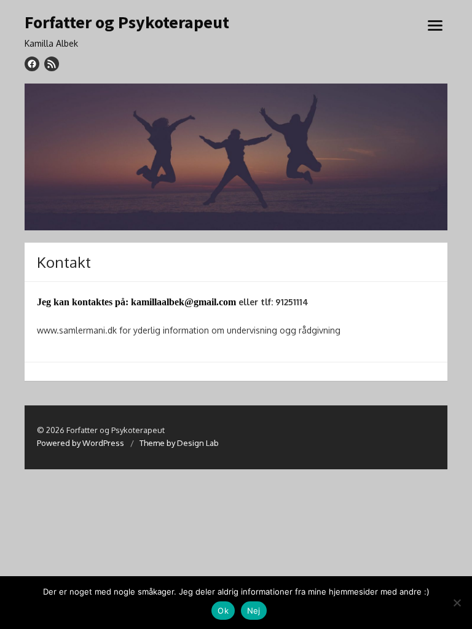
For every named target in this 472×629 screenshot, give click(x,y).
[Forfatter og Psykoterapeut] (236, 157)
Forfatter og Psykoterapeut (127, 22)
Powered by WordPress (80, 443)
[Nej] (456, 602)
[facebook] (32, 64)
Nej (254, 610)
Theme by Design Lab (179, 443)
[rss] (51, 64)
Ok (223, 610)
